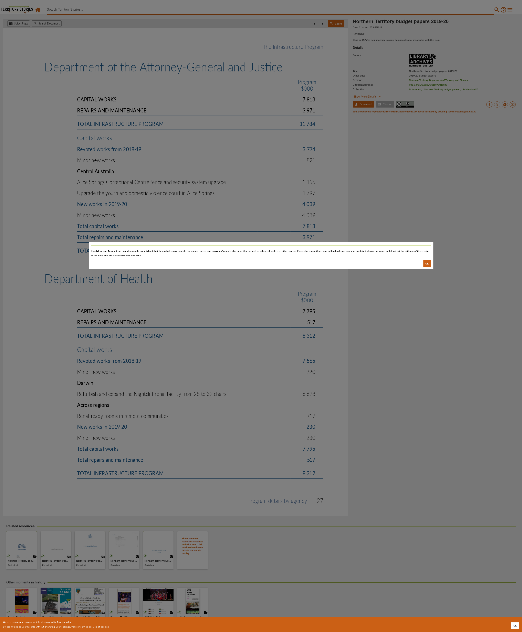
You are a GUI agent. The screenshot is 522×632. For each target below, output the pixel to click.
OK (427, 263)
